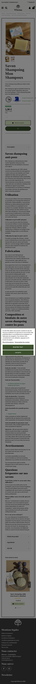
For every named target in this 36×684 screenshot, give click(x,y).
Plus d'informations (8, 342)
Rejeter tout (18, 347)
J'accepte (18, 352)
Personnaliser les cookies (22, 342)
